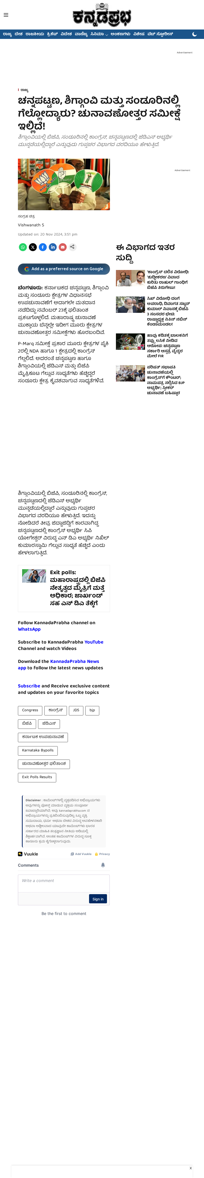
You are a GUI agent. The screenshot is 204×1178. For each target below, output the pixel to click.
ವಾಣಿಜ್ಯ (81, 34)
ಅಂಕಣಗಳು (120, 34)
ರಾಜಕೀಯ (35, 34)
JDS (76, 710)
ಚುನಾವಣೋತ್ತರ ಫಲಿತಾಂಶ (44, 764)
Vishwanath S (31, 225)
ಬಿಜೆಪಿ (27, 723)
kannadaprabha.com (72, 811)
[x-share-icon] (33, 250)
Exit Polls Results (37, 777)
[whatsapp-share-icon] (23, 250)
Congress (30, 710)
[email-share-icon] (63, 250)
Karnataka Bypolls (37, 750)
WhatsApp (29, 629)
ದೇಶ (19, 34)
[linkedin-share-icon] (53, 250)
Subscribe (29, 686)
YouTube (94, 642)
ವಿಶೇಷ (139, 34)
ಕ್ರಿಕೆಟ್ (52, 34)
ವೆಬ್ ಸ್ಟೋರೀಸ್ (160, 34)
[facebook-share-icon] (43, 250)
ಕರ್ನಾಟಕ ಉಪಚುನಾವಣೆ (43, 737)
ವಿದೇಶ (66, 34)
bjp (92, 710)
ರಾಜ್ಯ (7, 34)
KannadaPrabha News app (58, 665)
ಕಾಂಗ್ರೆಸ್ (56, 710)
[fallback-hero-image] (130, 278)
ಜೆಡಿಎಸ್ (49, 723)
